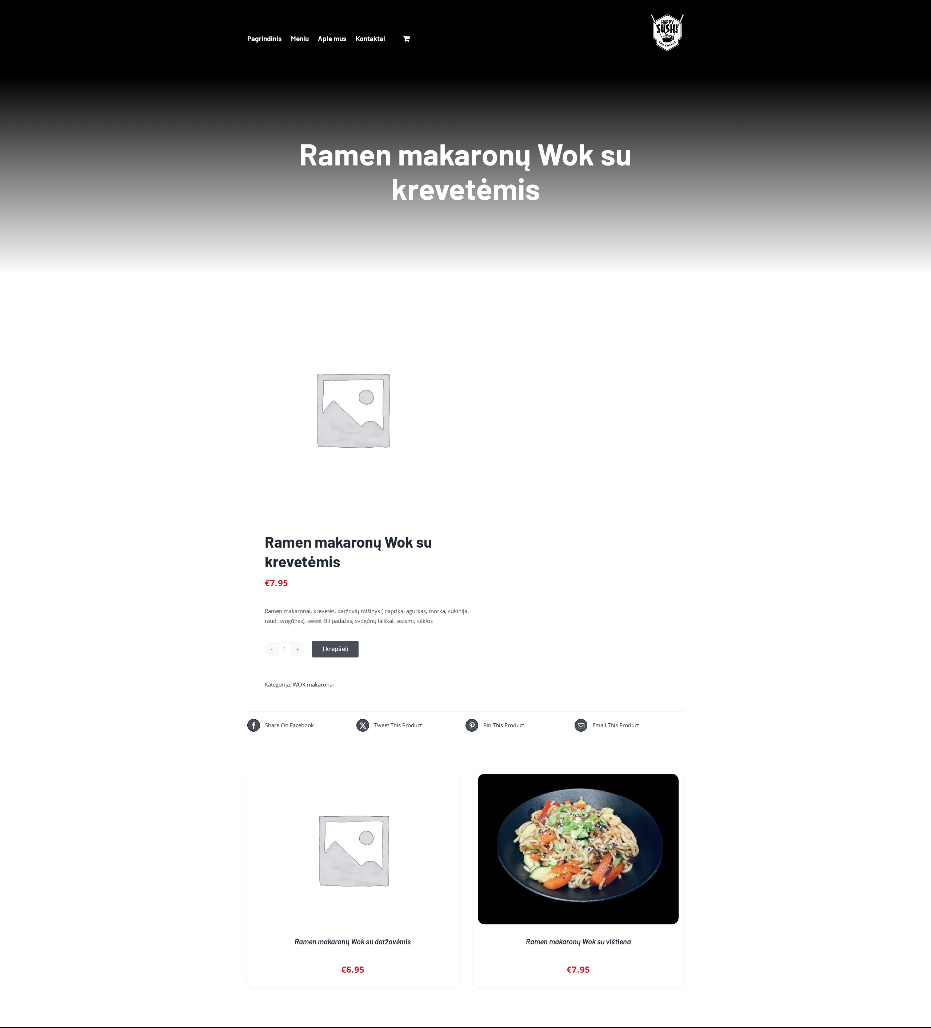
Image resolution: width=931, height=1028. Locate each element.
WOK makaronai (313, 684)
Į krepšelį (335, 648)
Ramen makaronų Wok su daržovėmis (353, 941)
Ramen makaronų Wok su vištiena (578, 941)
